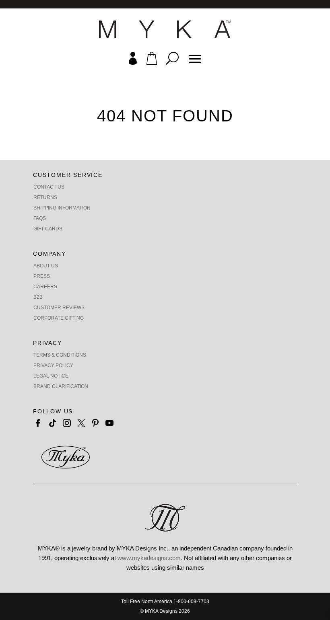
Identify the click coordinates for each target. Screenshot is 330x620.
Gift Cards (47, 229)
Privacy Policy (53, 365)
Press (41, 276)
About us (45, 266)
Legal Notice (50, 376)
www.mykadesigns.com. (150, 557)
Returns (45, 197)
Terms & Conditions (59, 355)
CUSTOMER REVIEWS (59, 307)
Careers (45, 286)
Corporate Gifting (58, 318)
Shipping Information (62, 208)
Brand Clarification (60, 386)
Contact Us (48, 187)
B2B (38, 297)
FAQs (39, 218)
